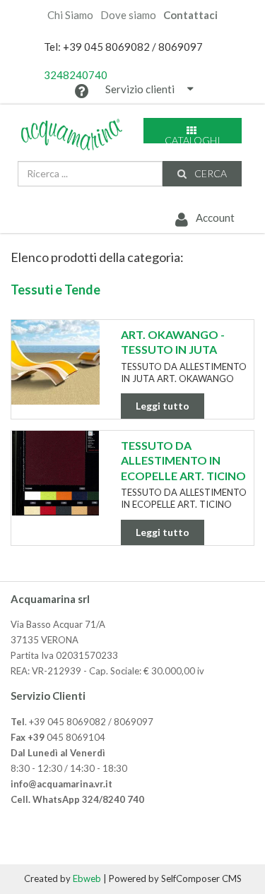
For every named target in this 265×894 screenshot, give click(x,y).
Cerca (209, 173)
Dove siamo (128, 15)
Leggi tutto (162, 406)
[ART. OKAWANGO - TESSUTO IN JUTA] (55, 362)
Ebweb (87, 878)
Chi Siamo (70, 15)
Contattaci (190, 15)
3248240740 (75, 74)
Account (214, 217)
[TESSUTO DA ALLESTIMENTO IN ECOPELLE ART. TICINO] (55, 473)
